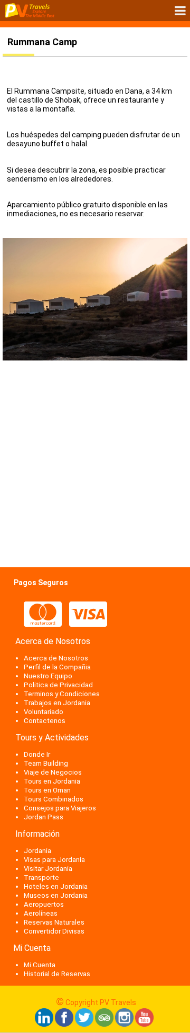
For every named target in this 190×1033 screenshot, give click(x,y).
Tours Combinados (53, 799)
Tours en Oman (47, 790)
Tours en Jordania (52, 781)
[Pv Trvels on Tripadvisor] (104, 1024)
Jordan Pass (43, 817)
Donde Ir (37, 754)
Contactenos (44, 721)
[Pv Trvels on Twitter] (84, 1024)
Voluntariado (43, 712)
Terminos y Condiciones (62, 694)
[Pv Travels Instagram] (124, 1024)
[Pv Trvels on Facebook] (64, 1024)
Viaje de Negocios (53, 772)
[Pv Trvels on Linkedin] (44, 1024)
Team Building (46, 763)
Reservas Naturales (54, 922)
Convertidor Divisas (54, 931)
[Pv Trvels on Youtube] (144, 1024)
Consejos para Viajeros (60, 808)
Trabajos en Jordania (57, 703)
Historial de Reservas (57, 974)
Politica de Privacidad (58, 685)
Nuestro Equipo (48, 676)
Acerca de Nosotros (56, 658)
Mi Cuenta (39, 965)
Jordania (37, 851)
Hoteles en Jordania (56, 886)
